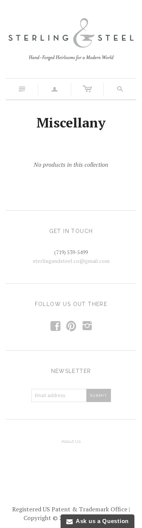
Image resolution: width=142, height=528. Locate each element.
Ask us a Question (101, 521)
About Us (71, 441)
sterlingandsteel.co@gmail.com (71, 260)
